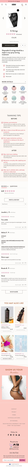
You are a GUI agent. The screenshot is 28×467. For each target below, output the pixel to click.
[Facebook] (8, 435)
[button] (22, 5)
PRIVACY (14, 412)
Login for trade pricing (14, 41)
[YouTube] (19, 435)
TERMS (14, 414)
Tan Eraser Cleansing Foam (20, 355)
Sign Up (18, 1)
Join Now (22, 460)
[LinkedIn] (16, 435)
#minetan (14, 373)
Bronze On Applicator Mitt (6, 355)
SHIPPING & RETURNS (14, 417)
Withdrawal (14, 420)
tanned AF (17, 326)
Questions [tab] (13, 186)
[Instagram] (14, 435)
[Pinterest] (11, 435)
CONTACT (14, 409)
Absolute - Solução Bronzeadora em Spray (5, 327)
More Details (7, 81)
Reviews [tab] (4, 186)
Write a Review (14, 200)
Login (26, 4)
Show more (14, 292)
